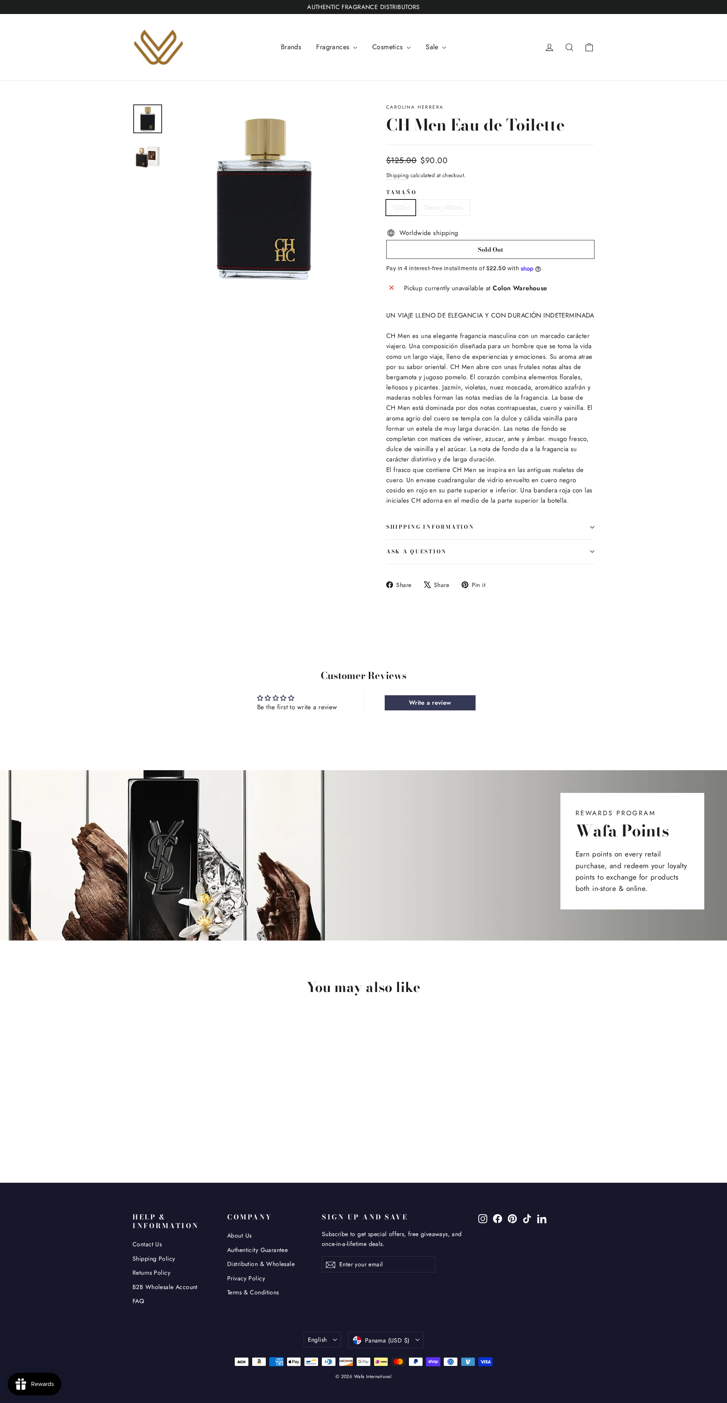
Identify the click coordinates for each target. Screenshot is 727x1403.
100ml (401, 207)
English (317, 1339)
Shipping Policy (154, 1258)
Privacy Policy (246, 1278)
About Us (239, 1235)
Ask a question (416, 551)
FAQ (138, 1301)
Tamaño (401, 192)
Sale (433, 47)
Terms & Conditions (253, 1292)
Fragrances (333, 47)
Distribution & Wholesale (261, 1264)
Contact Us (147, 1244)
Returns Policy (151, 1272)
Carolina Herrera (414, 107)
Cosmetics (388, 47)
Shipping (397, 175)
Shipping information (430, 527)
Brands (291, 47)
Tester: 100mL (444, 207)
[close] (138, 1364)
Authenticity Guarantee (257, 1250)
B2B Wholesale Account (165, 1287)
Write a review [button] (430, 702)
